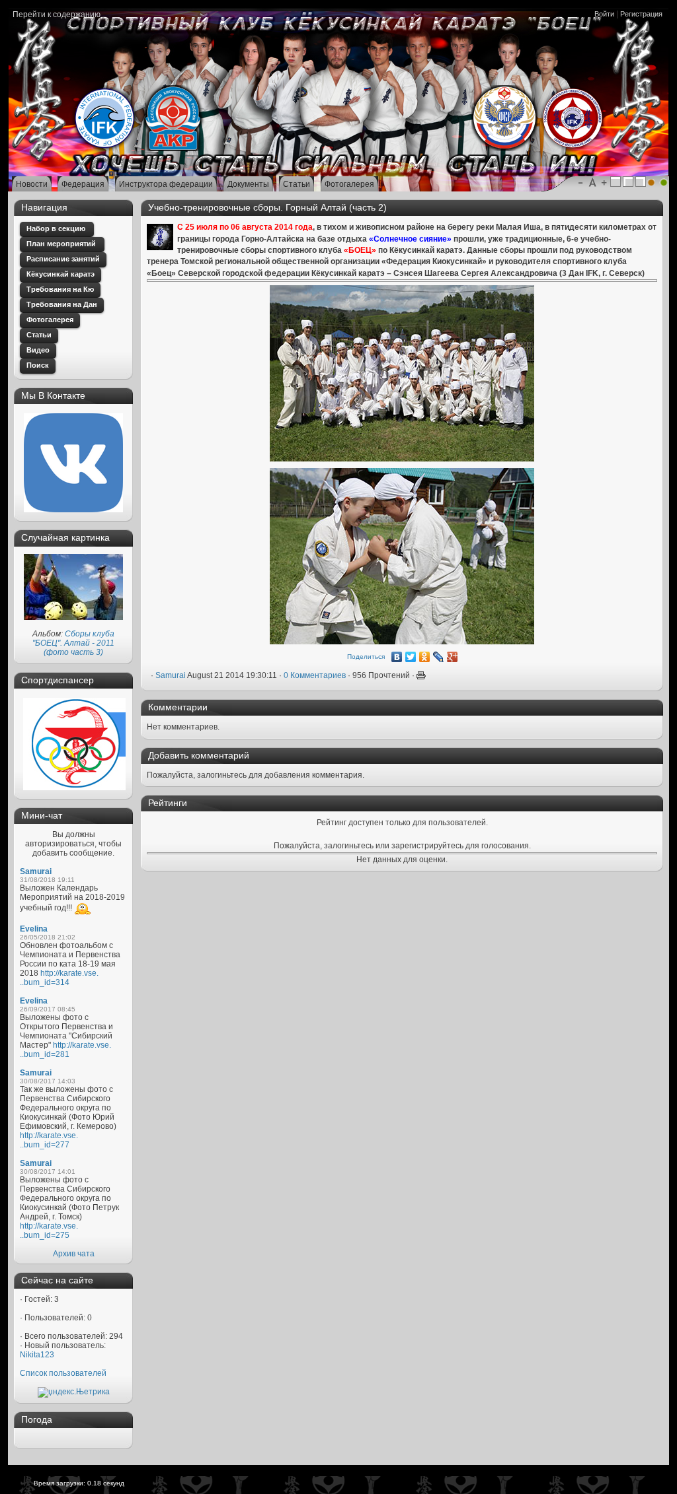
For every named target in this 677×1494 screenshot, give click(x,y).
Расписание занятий (63, 259)
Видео (38, 350)
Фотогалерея (49, 319)
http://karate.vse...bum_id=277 (49, 1140)
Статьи (39, 335)
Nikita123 (37, 1354)
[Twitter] (411, 656)
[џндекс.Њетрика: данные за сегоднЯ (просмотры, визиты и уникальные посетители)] (74, 1392)
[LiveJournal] (439, 656)
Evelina (34, 929)
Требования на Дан (61, 304)
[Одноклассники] (425, 656)
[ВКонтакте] (397, 656)
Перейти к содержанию (56, 14)
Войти (604, 14)
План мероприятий (62, 244)
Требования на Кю (60, 289)
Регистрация (641, 14)
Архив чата (74, 1253)
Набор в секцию (56, 228)
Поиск (37, 365)
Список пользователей (63, 1373)
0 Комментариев (315, 675)
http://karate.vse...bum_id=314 (59, 977)
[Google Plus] (452, 656)
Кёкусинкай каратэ (60, 274)
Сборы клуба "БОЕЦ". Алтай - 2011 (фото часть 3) (73, 643)
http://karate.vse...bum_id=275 (49, 1230)
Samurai (36, 871)
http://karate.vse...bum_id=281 (65, 1049)
